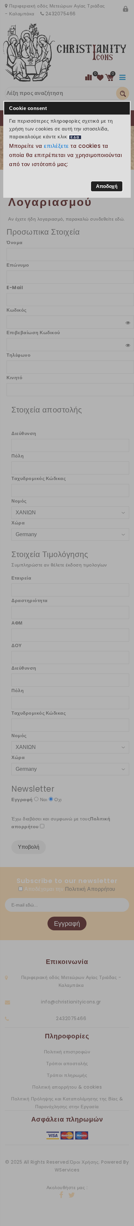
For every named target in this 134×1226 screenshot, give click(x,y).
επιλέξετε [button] (56, 146)
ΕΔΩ (75, 137)
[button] (107, 186)
